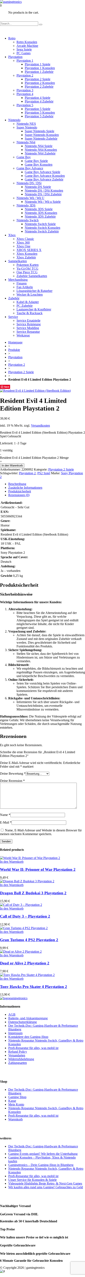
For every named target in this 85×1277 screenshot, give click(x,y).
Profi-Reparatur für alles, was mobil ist (33, 1048)
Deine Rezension (12, 780)
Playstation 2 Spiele (37, 79)
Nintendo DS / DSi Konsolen (44, 190)
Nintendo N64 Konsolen (41, 149)
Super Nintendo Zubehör (41, 138)
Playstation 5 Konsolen (40, 112)
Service (13, 317)
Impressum (15, 1033)
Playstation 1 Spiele (37, 64)
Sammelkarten (17, 261)
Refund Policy (17, 1051)
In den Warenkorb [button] (12, 861)
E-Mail (6, 822)
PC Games (24, 53)
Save (6, 386)
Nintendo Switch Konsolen (42, 227)
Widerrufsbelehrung (21, 1059)
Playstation (15, 57)
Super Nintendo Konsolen (42, 135)
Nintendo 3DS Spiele (39, 209)
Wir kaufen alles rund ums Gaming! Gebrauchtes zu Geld (45, 1187)
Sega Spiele (24, 49)
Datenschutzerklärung (22, 1022)
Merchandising (18, 279)
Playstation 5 (25, 105)
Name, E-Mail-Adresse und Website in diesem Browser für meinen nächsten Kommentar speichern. (41, 832)
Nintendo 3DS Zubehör (40, 216)
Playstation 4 (25, 94)
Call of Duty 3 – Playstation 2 (25, 916)
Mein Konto (16, 1104)
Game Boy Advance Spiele (42, 172)
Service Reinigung (29, 324)
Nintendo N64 (26, 142)
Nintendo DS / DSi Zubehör (43, 194)
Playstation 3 (25, 90)
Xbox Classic (25, 239)
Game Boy (24, 157)
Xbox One (23, 246)
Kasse (12, 1100)
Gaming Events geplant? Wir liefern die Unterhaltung (43, 1153)
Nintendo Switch (28, 220)
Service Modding (28, 328)
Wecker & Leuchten (30, 294)
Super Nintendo (27, 127)
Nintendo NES (26, 123)
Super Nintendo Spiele (39, 131)
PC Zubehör (25, 305)
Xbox (12, 235)
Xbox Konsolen (27, 253)
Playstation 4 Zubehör (39, 101)
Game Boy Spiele (36, 161)
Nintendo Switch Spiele (40, 224)
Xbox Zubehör (26, 257)
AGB (11, 1014)
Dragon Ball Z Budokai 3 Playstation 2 (33, 893)
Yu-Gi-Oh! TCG (27, 268)
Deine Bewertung (13, 773)
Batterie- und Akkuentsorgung (28, 1018)
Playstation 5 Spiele (37, 109)
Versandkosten (40, 425)
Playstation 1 (25, 60)
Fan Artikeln (25, 287)
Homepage (15, 342)
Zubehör (13, 298)
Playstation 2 (25, 75)
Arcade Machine (27, 45)
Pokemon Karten (28, 265)
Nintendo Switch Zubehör (42, 231)
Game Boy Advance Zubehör (44, 179)
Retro (11, 38)
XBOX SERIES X (29, 250)
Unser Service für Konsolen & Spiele (32, 1179)
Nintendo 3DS (26, 205)
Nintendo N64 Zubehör (40, 153)
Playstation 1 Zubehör (39, 71)
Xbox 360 (23, 242)
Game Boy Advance (30, 168)
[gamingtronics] (11, 2)
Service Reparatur (28, 331)
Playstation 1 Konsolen (40, 68)
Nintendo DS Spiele (38, 187)
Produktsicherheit (19, 491)
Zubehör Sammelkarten (32, 276)
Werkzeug (23, 335)
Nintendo (14, 120)
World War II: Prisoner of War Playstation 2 (38, 869)
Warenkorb (15, 1119)
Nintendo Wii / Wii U (30, 198)
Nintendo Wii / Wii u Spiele (43, 201)
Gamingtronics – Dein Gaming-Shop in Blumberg (40, 1165)
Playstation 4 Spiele (37, 97)
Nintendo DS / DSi (29, 183)
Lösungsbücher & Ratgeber (34, 291)
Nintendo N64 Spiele (38, 146)
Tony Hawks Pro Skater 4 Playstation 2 (33, 986)
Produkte (14, 350)
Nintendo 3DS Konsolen (41, 213)
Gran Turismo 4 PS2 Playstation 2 (29, 940)
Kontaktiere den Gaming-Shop (28, 1037)
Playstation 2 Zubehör (39, 86)
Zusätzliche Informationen (25, 487)
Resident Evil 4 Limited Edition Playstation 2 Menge (34, 457)
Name (5, 815)
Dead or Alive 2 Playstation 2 (24, 963)
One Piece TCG (27, 272)
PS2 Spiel (43, 473)
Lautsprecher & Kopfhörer (34, 309)
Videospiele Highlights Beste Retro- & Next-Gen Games (45, 1183)
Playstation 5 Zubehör (39, 116)
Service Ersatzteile (28, 320)
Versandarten (16, 1055)
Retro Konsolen (27, 42)
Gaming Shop (17, 1097)
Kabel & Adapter (28, 302)
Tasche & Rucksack (29, 313)
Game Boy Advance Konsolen (45, 175)
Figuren (22, 283)
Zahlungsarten (17, 1063)
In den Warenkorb (12, 465)
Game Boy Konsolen (38, 164)
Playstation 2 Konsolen (40, 83)
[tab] (46, 484)
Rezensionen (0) (19, 495)
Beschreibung (17, 484)
